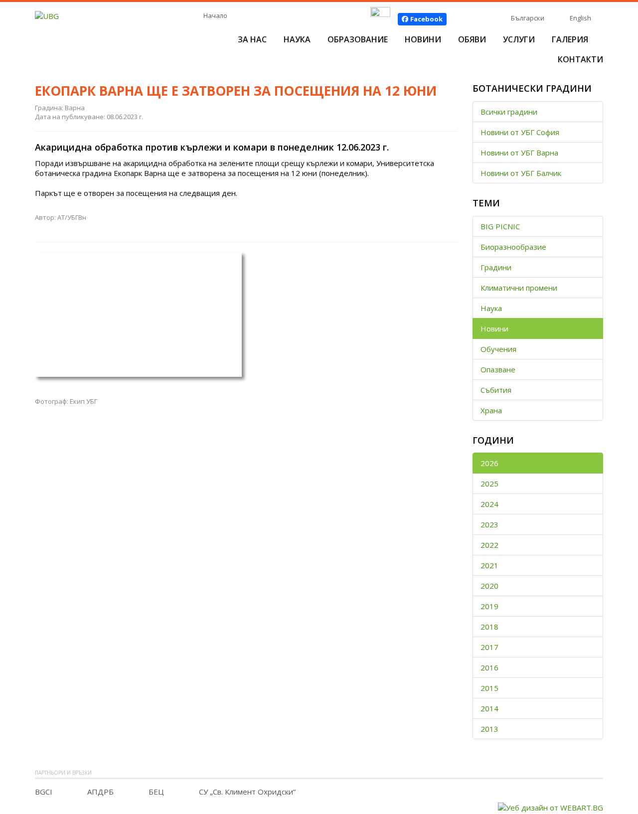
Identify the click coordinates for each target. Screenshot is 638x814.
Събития (495, 390)
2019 (489, 606)
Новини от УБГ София (519, 132)
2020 (489, 586)
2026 (489, 463)
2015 (489, 688)
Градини (495, 267)
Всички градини (508, 112)
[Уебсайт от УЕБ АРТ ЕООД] (550, 807)
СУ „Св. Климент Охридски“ (247, 792)
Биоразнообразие (513, 247)
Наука (297, 39)
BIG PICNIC (500, 226)
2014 (489, 708)
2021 (489, 565)
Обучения (498, 349)
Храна (491, 410)
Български (527, 17)
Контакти (580, 59)
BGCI (43, 792)
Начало (215, 15)
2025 (489, 483)
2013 (489, 729)
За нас (252, 39)
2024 (489, 504)
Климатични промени (518, 288)
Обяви (472, 39)
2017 (489, 647)
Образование (357, 39)
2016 (489, 667)
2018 (489, 627)
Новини (423, 39)
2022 (489, 545)
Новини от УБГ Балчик (520, 173)
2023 (489, 524)
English (580, 17)
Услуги (519, 39)
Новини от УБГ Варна (519, 153)
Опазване (497, 369)
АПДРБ (100, 792)
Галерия (570, 39)
